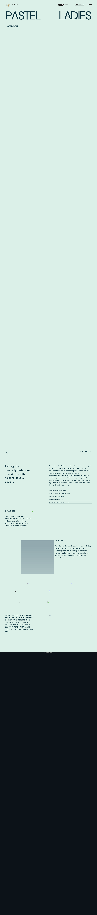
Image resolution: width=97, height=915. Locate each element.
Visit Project (84, 451)
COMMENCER (78, 5)
